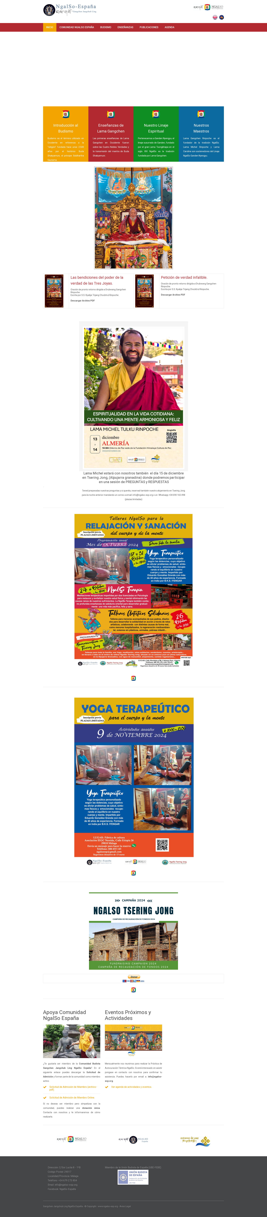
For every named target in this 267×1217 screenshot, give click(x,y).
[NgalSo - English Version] (215, 17)
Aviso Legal (125, 1206)
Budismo (105, 27)
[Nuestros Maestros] (227, 155)
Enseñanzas (125, 27)
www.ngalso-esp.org (108, 1206)
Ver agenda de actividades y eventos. (131, 1086)
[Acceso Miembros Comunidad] (221, 17)
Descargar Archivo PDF (83, 300)
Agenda (169, 27)
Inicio (49, 27)
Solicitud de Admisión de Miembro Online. (72, 1097)
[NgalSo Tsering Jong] (133, 894)
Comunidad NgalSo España (76, 27)
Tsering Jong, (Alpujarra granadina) (114, 478)
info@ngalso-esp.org (142, 495)
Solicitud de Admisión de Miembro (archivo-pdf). (73, 1088)
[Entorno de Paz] (195, 1138)
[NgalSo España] (70, 7)
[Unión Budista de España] (133, 1171)
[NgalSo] (208, 6)
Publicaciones (149, 27)
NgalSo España (67, 1189)
